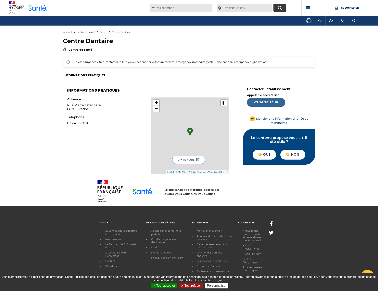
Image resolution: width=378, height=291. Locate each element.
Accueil (67, 32)
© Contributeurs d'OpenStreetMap (207, 171)
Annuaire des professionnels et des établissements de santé (252, 235)
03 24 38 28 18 (266, 102)
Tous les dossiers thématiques (252, 269)
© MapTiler (181, 171)
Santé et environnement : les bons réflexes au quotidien (214, 273)
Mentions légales (161, 252)
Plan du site (112, 266)
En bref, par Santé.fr (208, 266)
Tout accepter (165, 285)
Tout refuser (192, 285)
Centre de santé (85, 32)
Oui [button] (266, 154)
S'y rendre (186, 159)
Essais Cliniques (252, 253)
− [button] (156, 108)
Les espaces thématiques (212, 261)
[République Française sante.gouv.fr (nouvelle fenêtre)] (110, 202)
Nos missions (113, 239)
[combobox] (181, 8)
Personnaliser (216, 285)
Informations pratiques (84, 75)
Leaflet (170, 171)
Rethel (103, 32)
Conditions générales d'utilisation (163, 241)
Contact (110, 261)
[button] (224, 103)
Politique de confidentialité (167, 257)
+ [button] (156, 102)
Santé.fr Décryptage (250, 261)
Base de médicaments (251, 247)
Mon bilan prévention (209, 230)
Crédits (155, 247)
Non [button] (294, 154)
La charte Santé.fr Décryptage (115, 254)
